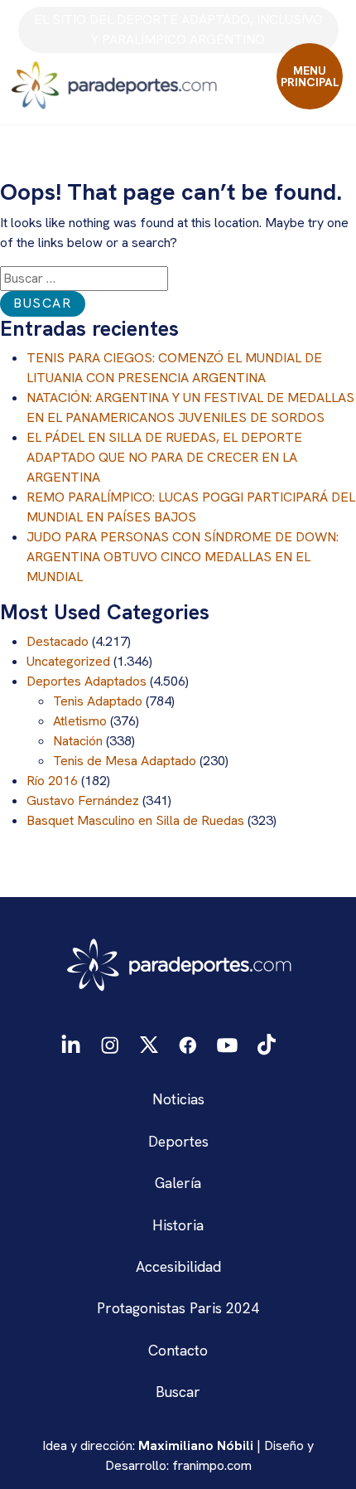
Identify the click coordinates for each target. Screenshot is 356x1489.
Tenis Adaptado (97, 701)
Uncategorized (68, 661)
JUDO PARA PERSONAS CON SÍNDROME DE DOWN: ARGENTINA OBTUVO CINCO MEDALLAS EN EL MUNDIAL (182, 556)
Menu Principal (310, 76)
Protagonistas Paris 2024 (178, 1307)
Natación (78, 740)
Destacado (57, 641)
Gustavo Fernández (82, 800)
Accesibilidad (178, 1266)
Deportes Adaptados (86, 681)
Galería (178, 1182)
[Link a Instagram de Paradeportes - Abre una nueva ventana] (109, 1043)
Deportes (178, 1141)
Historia (178, 1224)
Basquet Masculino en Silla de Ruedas (135, 820)
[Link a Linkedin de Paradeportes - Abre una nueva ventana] (70, 1044)
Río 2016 (52, 780)
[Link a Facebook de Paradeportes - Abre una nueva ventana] (188, 1043)
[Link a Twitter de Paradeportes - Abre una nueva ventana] (148, 1043)
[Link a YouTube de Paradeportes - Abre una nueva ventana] (227, 1043)
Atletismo (80, 721)
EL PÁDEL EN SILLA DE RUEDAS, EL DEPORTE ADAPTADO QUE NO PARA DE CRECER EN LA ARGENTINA (164, 457)
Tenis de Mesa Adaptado (124, 760)
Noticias (178, 1098)
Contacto (178, 1350)
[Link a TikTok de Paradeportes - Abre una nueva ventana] (266, 1043)
